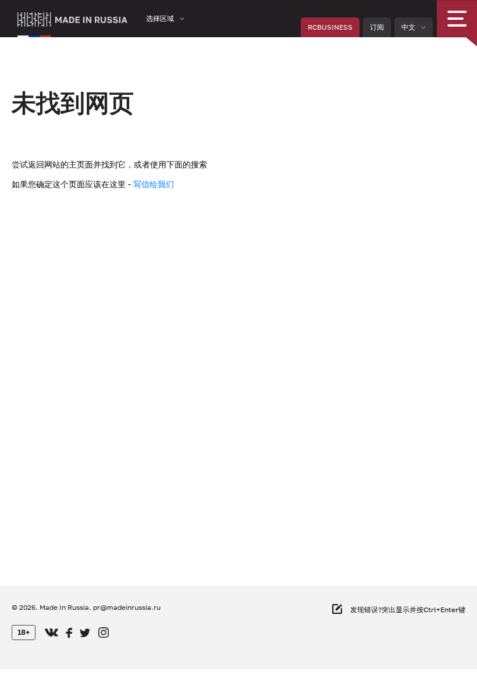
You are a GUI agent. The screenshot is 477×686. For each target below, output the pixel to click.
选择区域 (160, 18)
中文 (408, 27)
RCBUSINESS (330, 27)
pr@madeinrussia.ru (127, 607)
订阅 (377, 27)
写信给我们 (153, 184)
